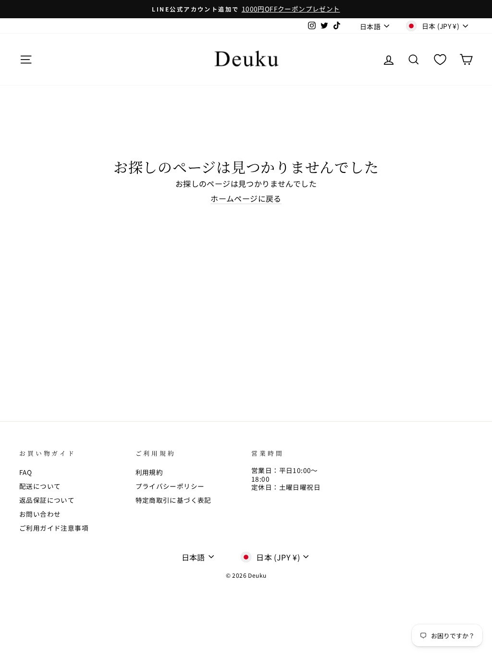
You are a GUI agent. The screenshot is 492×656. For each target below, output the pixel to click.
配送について (40, 486)
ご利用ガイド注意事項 (53, 528)
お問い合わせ (40, 514)
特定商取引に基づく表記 (173, 500)
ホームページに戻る (246, 199)
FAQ (25, 472)
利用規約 (149, 472)
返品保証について (46, 500)
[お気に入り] (440, 59)
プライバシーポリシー (170, 486)
